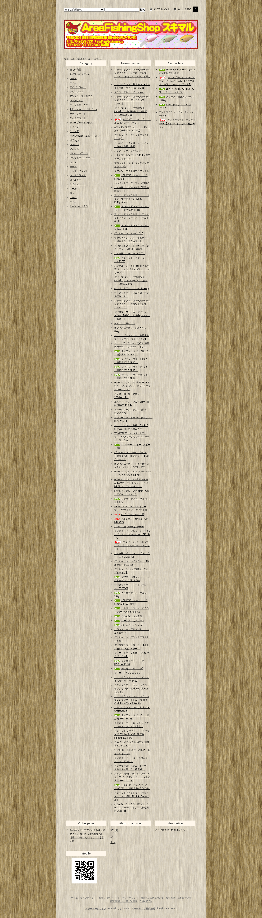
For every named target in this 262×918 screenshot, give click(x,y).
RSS (142, 901)
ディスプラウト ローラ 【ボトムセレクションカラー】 (131, 646)
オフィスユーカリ (79, 104)
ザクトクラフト (78, 113)
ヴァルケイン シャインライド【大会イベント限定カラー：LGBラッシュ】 (131, 456)
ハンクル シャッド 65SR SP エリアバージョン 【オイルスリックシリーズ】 (131, 269)
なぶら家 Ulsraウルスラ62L (129, 253)
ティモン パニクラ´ (132, 668)
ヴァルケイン (76, 100)
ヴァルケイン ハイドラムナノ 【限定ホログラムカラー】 (131, 239)
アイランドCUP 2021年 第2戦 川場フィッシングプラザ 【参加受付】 (87, 837)
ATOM (149, 901)
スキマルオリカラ (79, 206)
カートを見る (184, 9)
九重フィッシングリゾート (83, 109)
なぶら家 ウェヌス (131, 616)
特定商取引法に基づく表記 (124, 901)
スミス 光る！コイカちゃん (129, 92)
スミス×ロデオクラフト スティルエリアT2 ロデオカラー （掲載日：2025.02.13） (132, 777)
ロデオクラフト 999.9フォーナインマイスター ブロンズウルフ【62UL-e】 (132, 304)
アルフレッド (76, 91)
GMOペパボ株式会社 (144, 908)
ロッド (73, 78)
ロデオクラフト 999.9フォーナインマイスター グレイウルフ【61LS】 (132, 100)
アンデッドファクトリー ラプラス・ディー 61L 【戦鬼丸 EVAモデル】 (131, 796)
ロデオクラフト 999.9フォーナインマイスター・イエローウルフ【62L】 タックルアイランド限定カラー (132, 75)
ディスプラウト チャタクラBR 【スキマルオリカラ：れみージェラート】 (177, 123)
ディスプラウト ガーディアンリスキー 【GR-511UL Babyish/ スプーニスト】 (132, 315)
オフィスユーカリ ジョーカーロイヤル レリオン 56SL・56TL (131, 465)
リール (73, 188)
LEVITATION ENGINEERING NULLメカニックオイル (177, 90)
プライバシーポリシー (126, 897)
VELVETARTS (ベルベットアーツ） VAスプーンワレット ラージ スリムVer (131, 437)
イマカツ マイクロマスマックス (131, 171)
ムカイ (73, 162)
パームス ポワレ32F (132, 625)
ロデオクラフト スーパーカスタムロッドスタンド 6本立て (131, 724)
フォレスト (75, 148)
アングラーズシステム (81, 96)
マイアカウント (162, 9)
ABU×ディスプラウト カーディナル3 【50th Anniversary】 (132, 128)
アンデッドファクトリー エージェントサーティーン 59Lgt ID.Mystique (131, 199)
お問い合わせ (106, 897)
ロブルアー (75, 179)
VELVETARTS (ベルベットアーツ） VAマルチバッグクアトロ (130, 508)
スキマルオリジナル (80, 74)
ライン (73, 82)
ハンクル (74, 144)
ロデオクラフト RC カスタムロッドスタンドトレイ (132, 759)
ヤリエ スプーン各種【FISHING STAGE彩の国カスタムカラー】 (131, 427)
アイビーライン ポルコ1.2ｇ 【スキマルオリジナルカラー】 (132, 545)
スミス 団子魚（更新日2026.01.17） (127, 395)
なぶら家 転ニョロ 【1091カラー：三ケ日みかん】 (132, 555)
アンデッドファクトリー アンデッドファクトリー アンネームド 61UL (132, 218)
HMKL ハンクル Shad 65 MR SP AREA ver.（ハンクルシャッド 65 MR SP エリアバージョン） (131, 483)
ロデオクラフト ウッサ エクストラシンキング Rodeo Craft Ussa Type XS (132, 689)
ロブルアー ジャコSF (132, 514)
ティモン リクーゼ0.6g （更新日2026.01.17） (131, 360)
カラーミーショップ (95, 908)
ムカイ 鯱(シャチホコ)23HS (129, 526)
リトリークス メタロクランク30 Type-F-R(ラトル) (131, 610)
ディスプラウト (78, 118)
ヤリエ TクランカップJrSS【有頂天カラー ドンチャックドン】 (131, 345)
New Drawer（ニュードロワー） (87, 135)
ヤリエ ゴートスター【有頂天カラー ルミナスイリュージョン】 (131, 337)
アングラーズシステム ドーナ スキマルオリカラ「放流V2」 (131, 767)
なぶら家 (74, 131)
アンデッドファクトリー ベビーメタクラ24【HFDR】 (131, 208)
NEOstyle (74, 140)
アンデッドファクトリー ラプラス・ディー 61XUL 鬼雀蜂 (131, 247)
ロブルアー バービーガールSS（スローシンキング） (132, 121)
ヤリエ (73, 166)
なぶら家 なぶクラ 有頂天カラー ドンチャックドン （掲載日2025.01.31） (131, 807)
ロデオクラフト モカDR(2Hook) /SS (129, 662)
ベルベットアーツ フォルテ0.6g (131, 183)
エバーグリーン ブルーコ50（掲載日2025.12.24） (131, 403)
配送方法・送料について (178, 897)
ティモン (74, 127)
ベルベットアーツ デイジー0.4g (131, 288)
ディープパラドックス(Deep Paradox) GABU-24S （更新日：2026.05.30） (130, 111)
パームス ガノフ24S (132, 620)
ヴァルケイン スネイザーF (128, 233)
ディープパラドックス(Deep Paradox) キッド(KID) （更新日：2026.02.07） (130, 280)
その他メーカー (78, 184)
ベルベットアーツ (79, 153)
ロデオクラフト (78, 175)
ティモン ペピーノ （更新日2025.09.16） (131, 716)
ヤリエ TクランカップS (127, 672)
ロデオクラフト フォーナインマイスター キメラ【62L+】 (131, 679)
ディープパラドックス (81, 122)
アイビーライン (78, 87)
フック (73, 197)
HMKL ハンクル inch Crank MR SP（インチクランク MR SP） (132, 473)
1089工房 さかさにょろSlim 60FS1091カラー (130, 602)
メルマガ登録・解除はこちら (170, 829)
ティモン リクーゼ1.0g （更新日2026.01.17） (131, 368)
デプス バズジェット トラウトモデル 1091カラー (132, 578)
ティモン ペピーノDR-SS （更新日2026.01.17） (132, 352)
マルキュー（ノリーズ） (82, 157)
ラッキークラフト (79, 171)
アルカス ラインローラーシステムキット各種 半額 (131, 144)
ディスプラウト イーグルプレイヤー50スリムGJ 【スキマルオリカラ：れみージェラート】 (177, 81)
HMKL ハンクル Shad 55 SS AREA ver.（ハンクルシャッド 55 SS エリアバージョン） (132, 386)
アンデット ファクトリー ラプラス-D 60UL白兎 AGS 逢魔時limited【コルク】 (131, 734)
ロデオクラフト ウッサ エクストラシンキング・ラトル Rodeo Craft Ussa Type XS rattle (131, 700)
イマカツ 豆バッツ (124, 323)
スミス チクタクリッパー (128, 150)
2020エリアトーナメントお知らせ (87, 829)
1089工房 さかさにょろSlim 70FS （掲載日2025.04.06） (132, 786)
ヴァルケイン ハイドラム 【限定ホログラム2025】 (131, 563)
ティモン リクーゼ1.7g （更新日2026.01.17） (131, 376)
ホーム (74, 897)
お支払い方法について (152, 897)
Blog (112, 842)
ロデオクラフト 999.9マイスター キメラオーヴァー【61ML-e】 (132, 86)
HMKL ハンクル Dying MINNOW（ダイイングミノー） (131, 492)
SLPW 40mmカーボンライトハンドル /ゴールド (177, 71)
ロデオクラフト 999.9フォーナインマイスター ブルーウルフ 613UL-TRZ (132, 534)
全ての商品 (75, 69)
